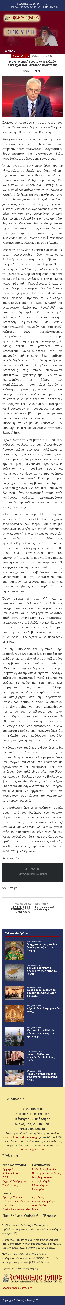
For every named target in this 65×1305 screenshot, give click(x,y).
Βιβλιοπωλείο (10, 1173)
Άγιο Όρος (38, 1197)
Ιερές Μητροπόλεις (42, 1177)
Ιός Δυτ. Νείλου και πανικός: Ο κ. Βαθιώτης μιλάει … (41, 1057)
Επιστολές (7, 1205)
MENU (11, 50)
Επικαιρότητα (21, 56)
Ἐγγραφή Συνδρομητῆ (28, 3)
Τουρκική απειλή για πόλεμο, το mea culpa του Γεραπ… (42, 970)
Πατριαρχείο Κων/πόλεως (46, 1173)
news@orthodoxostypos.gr (17, 1287)
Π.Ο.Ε (45, 3)
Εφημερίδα (8, 1169)
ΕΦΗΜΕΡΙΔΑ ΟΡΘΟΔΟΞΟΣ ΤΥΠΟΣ (23, 6)
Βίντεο (35, 1209)
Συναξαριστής (10, 1185)
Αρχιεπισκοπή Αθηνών (44, 1201)
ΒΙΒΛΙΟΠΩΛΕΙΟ (51, 6)
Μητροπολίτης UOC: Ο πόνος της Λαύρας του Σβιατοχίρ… (40, 1033)
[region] (30, 36)
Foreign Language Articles (16, 1209)
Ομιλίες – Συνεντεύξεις (14, 1197)
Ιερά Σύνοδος (39, 1205)
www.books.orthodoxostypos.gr (20, 1137)
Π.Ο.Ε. (5, 1177)
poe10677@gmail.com (32, 1149)
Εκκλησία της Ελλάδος (44, 1169)
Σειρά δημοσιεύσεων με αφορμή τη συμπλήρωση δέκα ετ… (41, 992)
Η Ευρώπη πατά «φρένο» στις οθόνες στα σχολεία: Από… (42, 1076)
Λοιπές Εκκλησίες (41, 1181)
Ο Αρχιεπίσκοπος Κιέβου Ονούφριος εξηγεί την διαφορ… (42, 947)
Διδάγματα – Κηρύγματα (15, 1201)
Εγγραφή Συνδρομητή (14, 1181)
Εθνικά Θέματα (40, 1185)
